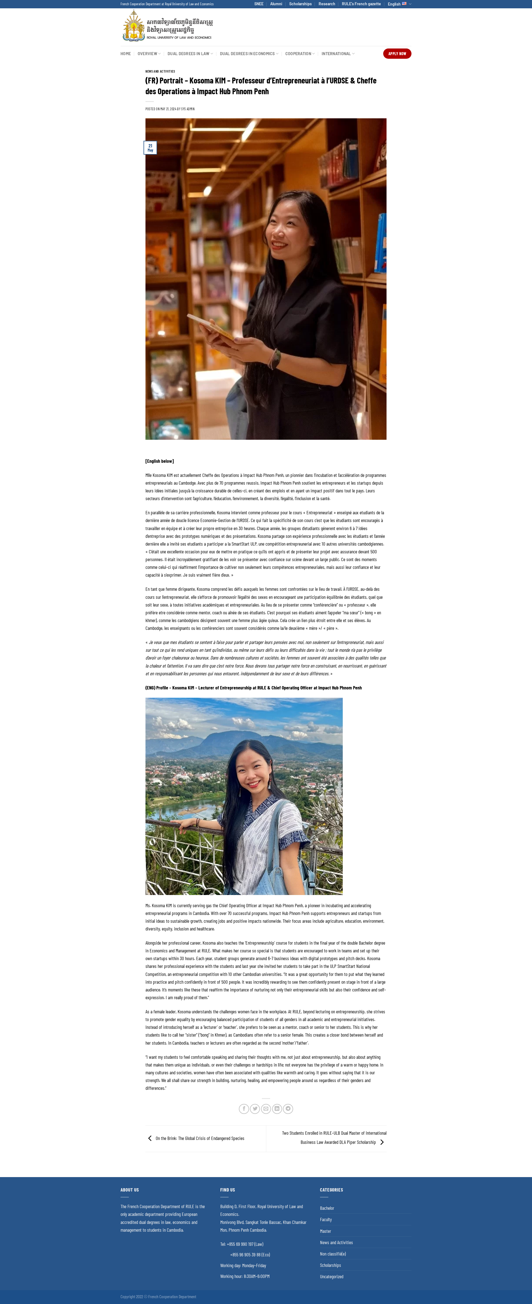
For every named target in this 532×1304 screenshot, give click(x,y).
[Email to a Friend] (266, 1109)
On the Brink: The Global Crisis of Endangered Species (199, 1138)
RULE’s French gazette (361, 3)
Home (126, 53)
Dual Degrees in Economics (247, 53)
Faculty (326, 1219)
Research (327, 3)
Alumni (276, 3)
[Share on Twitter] (255, 1109)
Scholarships (300, 3)
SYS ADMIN (188, 109)
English (394, 4)
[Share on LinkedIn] (277, 1109)
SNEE (259, 3)
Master (325, 1231)
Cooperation (298, 53)
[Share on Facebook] (244, 1109)
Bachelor (327, 1208)
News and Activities (160, 71)
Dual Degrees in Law (188, 53)
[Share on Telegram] (288, 1109)
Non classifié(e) (333, 1254)
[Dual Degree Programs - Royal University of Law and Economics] (167, 27)
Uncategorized (331, 1276)
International (336, 53)
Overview (147, 53)
